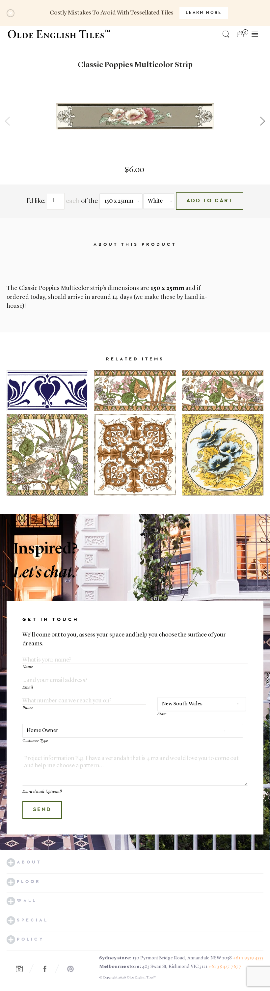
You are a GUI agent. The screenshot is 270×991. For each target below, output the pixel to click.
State (161, 714)
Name (27, 667)
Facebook (48, 968)
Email (27, 687)
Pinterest (74, 968)
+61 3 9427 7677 (224, 966)
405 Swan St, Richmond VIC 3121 (174, 966)
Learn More (204, 13)
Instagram (22, 968)
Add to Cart (209, 201)
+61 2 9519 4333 (248, 958)
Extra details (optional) (42, 791)
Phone (27, 708)
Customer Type (35, 741)
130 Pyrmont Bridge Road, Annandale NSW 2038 (182, 958)
